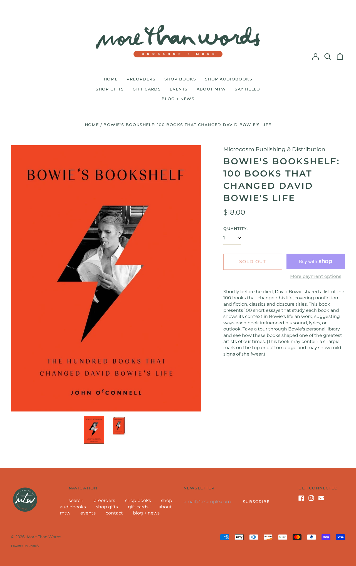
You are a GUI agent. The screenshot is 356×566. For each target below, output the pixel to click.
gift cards (147, 89)
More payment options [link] (315, 276)
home (111, 79)
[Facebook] (301, 498)
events (178, 89)
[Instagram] (311, 498)
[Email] (321, 498)
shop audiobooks (228, 79)
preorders (141, 79)
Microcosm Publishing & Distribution (274, 149)
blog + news (178, 98)
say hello (247, 89)
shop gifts (110, 89)
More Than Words (44, 536)
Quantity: (235, 228)
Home (92, 124)
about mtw (211, 89)
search (76, 500)
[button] (328, 57)
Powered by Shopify (25, 546)
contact (114, 513)
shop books (180, 79)
